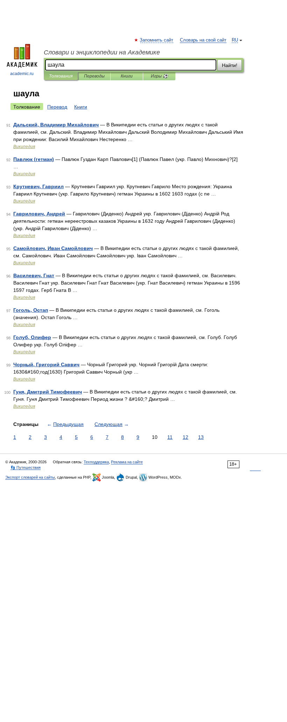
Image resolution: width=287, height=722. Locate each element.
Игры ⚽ (159, 76)
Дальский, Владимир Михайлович (56, 124)
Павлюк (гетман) (33, 159)
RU (235, 40)
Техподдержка (96, 462)
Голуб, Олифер (32, 337)
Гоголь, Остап (30, 310)
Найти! (229, 65)
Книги (127, 76)
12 (185, 437)
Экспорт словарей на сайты (30, 477)
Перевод (57, 107)
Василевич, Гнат (33, 275)
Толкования (60, 76)
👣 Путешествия (25, 467)
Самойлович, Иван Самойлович (53, 248)
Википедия (24, 146)
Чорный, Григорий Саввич (46, 364)
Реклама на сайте (127, 462)
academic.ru (22, 73)
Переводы (94, 76)
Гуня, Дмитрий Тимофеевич (47, 392)
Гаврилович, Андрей (39, 213)
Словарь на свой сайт (203, 40)
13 (201, 437)
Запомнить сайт (156, 40)
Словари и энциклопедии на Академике (102, 52)
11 (170, 437)
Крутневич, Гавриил (38, 186)
